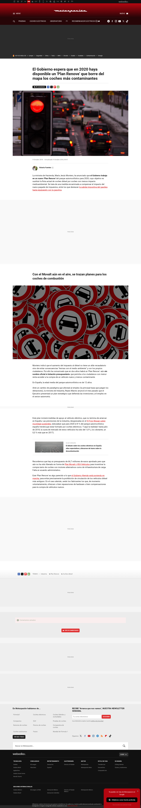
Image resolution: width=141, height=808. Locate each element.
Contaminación (90, 55)
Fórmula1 (16, 715)
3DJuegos (33, 764)
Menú (18, 13)
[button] (46, 167)
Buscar (124, 746)
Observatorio (56, 21)
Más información (73, 806)
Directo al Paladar (69, 764)
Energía (100, 55)
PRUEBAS (22, 21)
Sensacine (50, 764)
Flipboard (55, 87)
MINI (59, 55)
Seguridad (39, 55)
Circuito (65, 55)
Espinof (49, 767)
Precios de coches (39, 725)
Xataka (15, 764)
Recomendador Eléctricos (83, 21)
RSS (101, 735)
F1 (67, 21)
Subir (122, 754)
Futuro (35, 732)
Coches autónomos (20, 732)
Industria (44, 574)
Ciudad (73, 55)
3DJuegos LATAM (35, 790)
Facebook (112, 21)
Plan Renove (55, 574)
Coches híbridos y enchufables (59, 716)
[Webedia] (19, 754)
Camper (31, 55)
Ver (71, 630)
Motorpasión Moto (86, 767)
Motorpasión (70, 10)
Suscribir (106, 716)
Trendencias (101, 764)
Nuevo (122, 13)
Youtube (119, 21)
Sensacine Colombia (53, 793)
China (46, 55)
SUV (34, 721)
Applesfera (16, 770)
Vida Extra (33, 767)
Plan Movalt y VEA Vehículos (77, 464)
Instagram (116, 21)
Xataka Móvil (17, 767)
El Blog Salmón (119, 764)
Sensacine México (52, 790)
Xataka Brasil (17, 793)
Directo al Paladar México (69, 790)
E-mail (58, 87)
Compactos (17, 721)
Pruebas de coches (59, 721)
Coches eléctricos (39, 715)
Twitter (123, 21)
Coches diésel (68, 574)
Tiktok (127, 21)
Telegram (108, 21)
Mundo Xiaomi (17, 776)
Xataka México (17, 790)
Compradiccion (102, 770)
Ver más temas (19, 737)
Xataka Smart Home (19, 773)
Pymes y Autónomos (121, 767)
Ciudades (80, 55)
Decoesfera (101, 767)
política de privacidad (97, 721)
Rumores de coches (20, 725)
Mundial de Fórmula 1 (60, 732)
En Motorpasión (71, 443)
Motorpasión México (87, 790)
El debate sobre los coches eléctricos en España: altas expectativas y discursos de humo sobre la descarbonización (84, 448)
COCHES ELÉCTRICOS (38, 21)
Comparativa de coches (58, 726)
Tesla (53, 55)
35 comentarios (40, 87)
